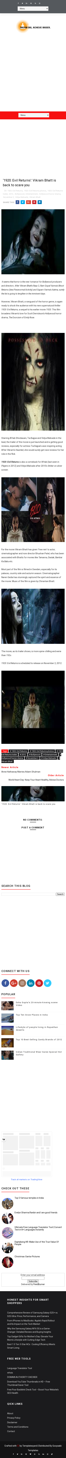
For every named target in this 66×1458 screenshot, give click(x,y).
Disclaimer (12, 1422)
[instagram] (39, 3)
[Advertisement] (33, 74)
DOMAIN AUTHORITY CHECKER (22, 1377)
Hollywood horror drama (50, 194)
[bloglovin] (30, 1454)
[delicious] (51, 1454)
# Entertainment (50, 754)
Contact (11, 1431)
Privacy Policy (13, 1418)
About (10, 1413)
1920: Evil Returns (15, 191)
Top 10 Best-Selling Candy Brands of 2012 (39, 1039)
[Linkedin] (43, 2)
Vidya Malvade (21, 197)
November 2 (8, 197)
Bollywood (19, 194)
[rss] (35, 3)
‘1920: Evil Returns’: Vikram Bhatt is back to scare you (28, 804)
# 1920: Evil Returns (18, 751)
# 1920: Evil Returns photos (42, 751)
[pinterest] (31, 3)
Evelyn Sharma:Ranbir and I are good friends (36, 1212)
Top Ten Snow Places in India (32, 1015)
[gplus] (26, 3)
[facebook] (18, 3)
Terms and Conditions (17, 1427)
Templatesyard (29, 1446)
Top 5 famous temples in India (29, 1198)
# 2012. (23, 754)
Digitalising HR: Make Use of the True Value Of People (37, 1243)
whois (10, 1372)
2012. (11, 194)
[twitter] (22, 3)
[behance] (43, 1454)
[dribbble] (34, 1454)
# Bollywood (34, 754)
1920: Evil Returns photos (35, 191)
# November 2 (32, 758)
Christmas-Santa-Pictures (27, 1256)
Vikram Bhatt (35, 197)
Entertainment (32, 194)
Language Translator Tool (19, 1368)
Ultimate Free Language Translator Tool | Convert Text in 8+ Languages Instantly (38, 1228)
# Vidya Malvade (48, 758)
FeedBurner (39, 1284)
